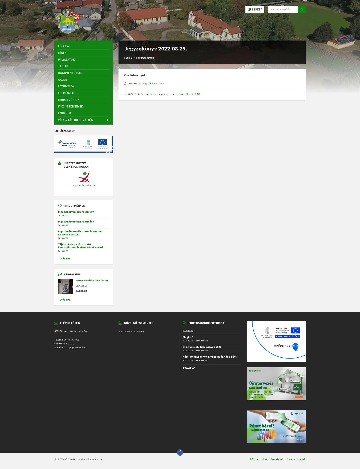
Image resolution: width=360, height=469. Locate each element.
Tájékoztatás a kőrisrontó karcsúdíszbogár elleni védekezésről (81, 246)
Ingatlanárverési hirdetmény (76, 211)
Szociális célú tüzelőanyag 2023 (202, 347)
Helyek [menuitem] (302, 459)
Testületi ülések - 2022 (188, 94)
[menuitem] (83, 46)
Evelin (153, 94)
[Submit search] (302, 9)
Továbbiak (64, 258)
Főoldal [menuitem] (254, 459)
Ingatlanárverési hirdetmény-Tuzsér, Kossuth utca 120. (80, 233)
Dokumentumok (145, 57)
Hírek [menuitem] (264, 459)
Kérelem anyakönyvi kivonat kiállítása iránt (210, 356)
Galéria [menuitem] (291, 459)
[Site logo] (67, 33)
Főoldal (128, 57)
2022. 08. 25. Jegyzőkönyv (143, 83)
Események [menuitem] (277, 459)
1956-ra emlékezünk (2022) (92, 280)
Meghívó (188, 337)
